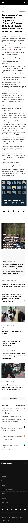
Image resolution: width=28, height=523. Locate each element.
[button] (24, 2)
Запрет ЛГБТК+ (5, 7)
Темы (2, 468)
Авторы (3, 472)
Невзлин (13, 7)
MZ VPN (3, 494)
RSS (3, 481)
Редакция (3, 476)
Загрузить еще (13, 398)
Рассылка (3, 485)
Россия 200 (4, 498)
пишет (10, 49)
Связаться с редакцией (15, 216)
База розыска (4, 502)
